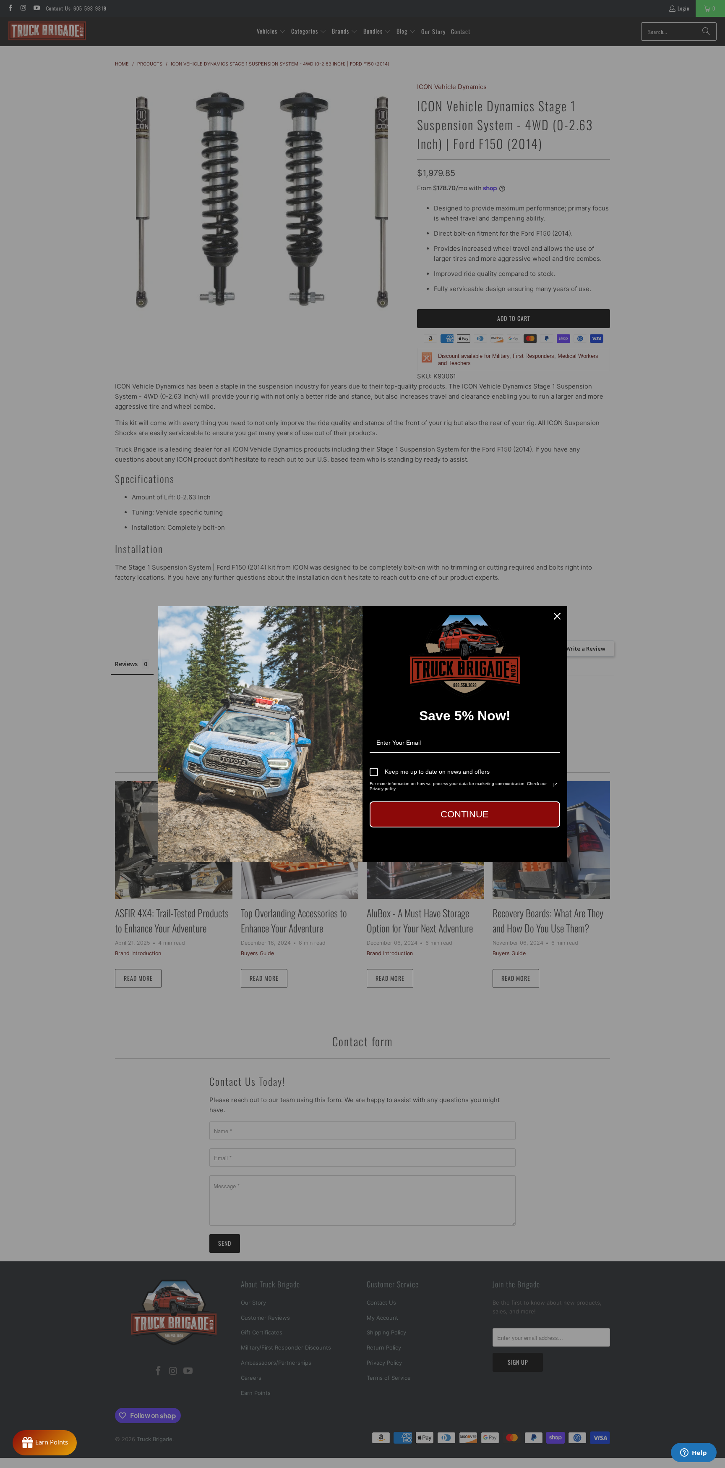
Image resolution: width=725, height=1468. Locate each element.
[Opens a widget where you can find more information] (693, 1453)
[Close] (557, 616)
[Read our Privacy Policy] (555, 785)
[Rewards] (45, 1442)
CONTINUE (465, 814)
